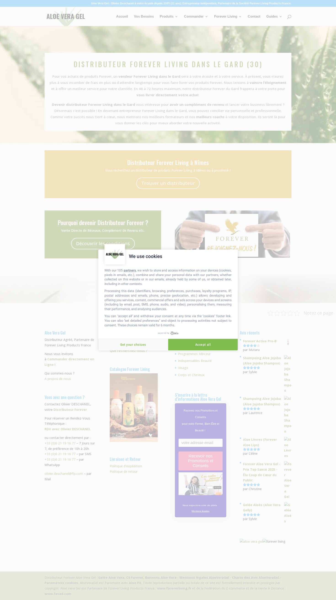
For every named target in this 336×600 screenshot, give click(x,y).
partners (130, 270)
